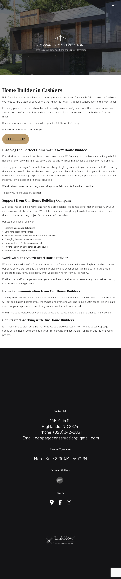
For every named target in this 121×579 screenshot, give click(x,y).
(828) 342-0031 (67, 432)
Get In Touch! (15, 139)
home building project (90, 97)
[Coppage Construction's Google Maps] (52, 503)
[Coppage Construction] (60, 37)
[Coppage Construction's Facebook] (60, 503)
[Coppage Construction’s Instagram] (69, 503)
